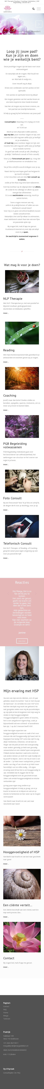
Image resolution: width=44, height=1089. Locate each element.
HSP (36, 852)
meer (5, 313)
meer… (6, 510)
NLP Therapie (13, 298)
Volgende (39, 24)
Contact (8, 958)
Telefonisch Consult (17, 543)
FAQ (5, 1009)
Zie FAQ (17, 1073)
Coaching (9, 395)
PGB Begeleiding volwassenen (15, 445)
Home (5, 1012)
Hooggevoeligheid (16, 852)
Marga (5, 1015)
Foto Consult (12, 498)
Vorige (5, 24)
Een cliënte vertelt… (17, 905)
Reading (9, 350)
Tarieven (6, 1019)
